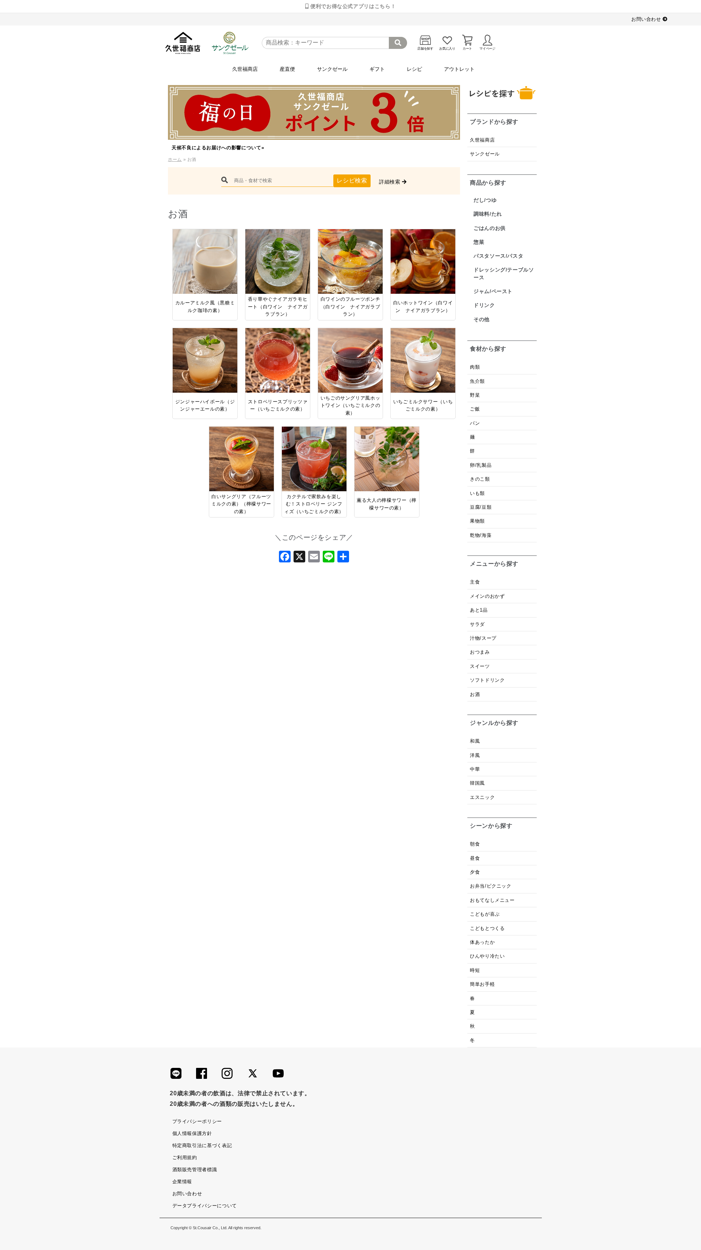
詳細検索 (390, 182)
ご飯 (475, 409)
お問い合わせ (647, 19)
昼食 (475, 858)
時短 (475, 970)
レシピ (414, 69)
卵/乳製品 (480, 465)
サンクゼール (332, 69)
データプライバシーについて (204, 1205)
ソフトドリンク (487, 680)
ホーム (175, 159)
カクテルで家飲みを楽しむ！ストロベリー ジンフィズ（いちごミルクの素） (314, 504)
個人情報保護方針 (192, 1133)
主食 (475, 582)
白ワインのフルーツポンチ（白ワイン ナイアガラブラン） (350, 306)
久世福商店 (245, 69)
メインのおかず (487, 596)
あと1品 (479, 610)
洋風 (475, 755)
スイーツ (480, 666)
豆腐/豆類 (480, 507)
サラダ (477, 624)
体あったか (482, 942)
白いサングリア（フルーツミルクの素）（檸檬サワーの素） (241, 504)
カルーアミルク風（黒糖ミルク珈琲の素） (205, 306)
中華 (475, 769)
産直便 (287, 69)
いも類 (477, 493)
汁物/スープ (483, 638)
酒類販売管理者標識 (194, 1169)
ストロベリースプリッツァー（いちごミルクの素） (278, 405)
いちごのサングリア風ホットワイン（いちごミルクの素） (350, 405)
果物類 (477, 521)
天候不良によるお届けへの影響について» (218, 147)
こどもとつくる (487, 928)
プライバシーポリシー (197, 1121)
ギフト (377, 69)
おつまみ (480, 652)
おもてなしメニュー (492, 900)
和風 (475, 741)
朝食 (475, 844)
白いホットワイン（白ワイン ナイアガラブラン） (423, 306)
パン (475, 423)
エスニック (482, 797)
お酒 (475, 694)
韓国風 (477, 783)
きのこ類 (480, 479)
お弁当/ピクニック (491, 886)
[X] (299, 558)
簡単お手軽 (482, 984)
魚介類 (477, 381)
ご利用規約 (184, 1157)
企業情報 (182, 1181)
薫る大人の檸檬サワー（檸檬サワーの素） (387, 503)
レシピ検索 (352, 180)
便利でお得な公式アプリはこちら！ (352, 6)
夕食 (475, 872)
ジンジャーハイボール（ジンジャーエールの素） (205, 405)
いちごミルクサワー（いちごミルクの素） (423, 405)
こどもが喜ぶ (485, 914)
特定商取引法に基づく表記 (202, 1145)
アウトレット (459, 69)
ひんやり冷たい (487, 956)
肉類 (475, 367)
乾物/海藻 (480, 535)
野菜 (476, 395)
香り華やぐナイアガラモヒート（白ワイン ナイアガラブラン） (278, 306)
